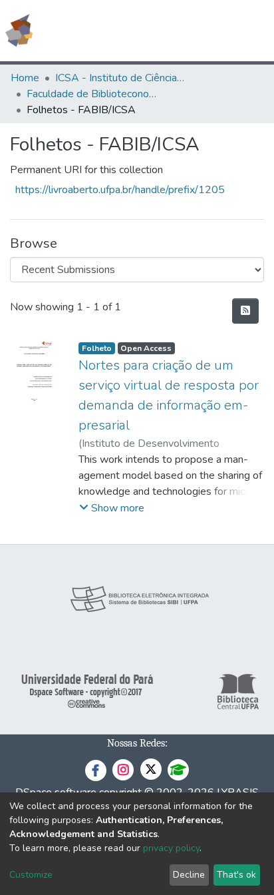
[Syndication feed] (245, 311)
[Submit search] (167, 31)
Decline (189, 874)
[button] (186, 31)
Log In (214, 30)
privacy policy (171, 848)
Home (25, 78)
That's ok (236, 874)
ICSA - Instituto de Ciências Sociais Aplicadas (121, 78)
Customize (31, 874)
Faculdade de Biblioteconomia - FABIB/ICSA (93, 94)
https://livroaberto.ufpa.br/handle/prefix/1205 (120, 189)
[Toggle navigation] (255, 30)
